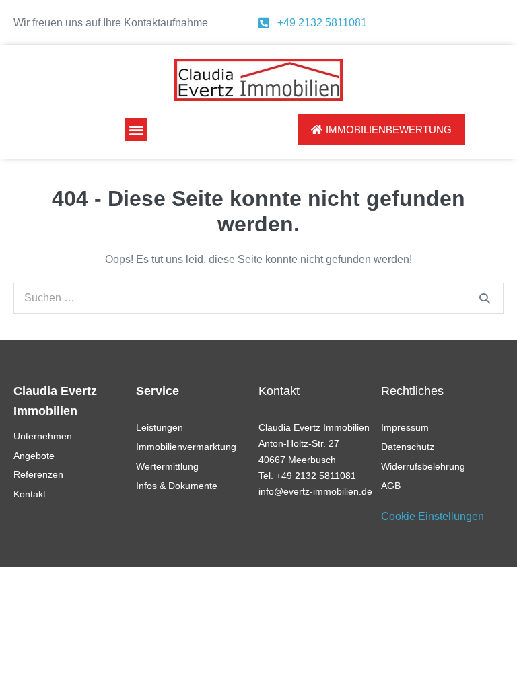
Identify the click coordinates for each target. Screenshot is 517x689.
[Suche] (485, 298)
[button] (136, 130)
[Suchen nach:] (258, 297)
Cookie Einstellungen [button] (432, 516)
